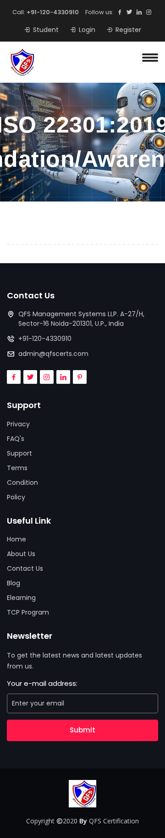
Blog (13, 583)
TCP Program (28, 612)
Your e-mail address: (42, 683)
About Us (21, 553)
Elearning (21, 597)
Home (16, 539)
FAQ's (15, 438)
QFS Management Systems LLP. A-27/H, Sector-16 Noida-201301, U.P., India (81, 318)
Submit (82, 730)
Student (46, 29)
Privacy (18, 424)
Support (19, 453)
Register (128, 29)
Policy (16, 497)
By (83, 821)
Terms (17, 467)
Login (87, 29)
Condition (22, 482)
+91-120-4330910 (53, 12)
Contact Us (25, 568)
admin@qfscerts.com (53, 353)
